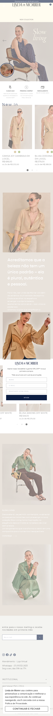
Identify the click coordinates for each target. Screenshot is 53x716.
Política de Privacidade (16, 703)
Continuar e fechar (26, 709)
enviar (26, 397)
